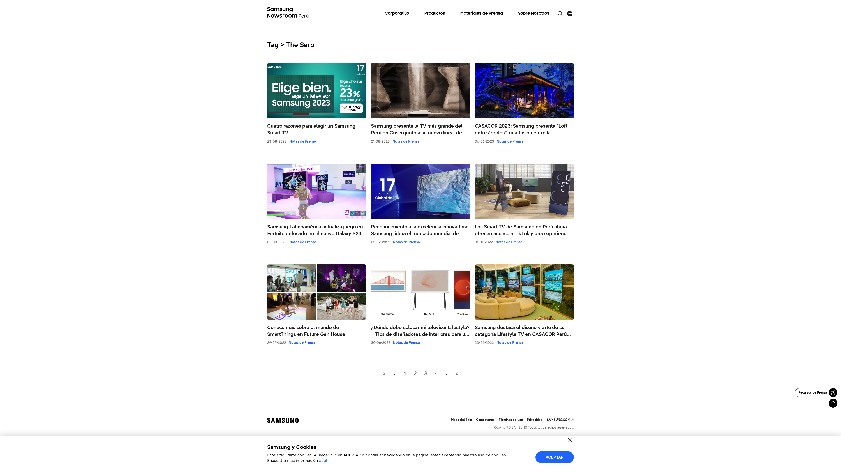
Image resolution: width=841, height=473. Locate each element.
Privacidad (534, 420)
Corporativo (397, 13)
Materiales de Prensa (481, 13)
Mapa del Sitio (461, 420)
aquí (323, 460)
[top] (833, 403)
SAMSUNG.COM (558, 420)
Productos (434, 13)
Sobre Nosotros (533, 13)
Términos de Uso (511, 420)
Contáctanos (485, 420)
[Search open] (560, 14)
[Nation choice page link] (570, 14)
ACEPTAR (555, 457)
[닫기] (570, 440)
